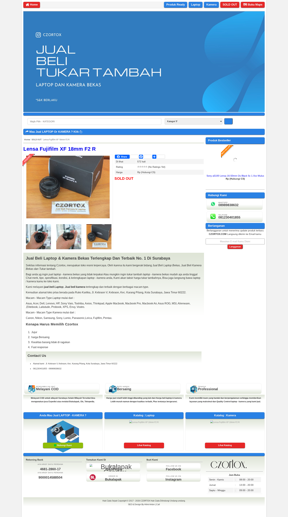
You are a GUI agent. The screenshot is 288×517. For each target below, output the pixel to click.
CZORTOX (145, 501)
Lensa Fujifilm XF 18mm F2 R (59, 149)
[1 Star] (138, 167)
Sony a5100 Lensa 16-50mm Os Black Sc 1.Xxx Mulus (235, 175)
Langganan (235, 246)
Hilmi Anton (149, 504)
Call (158, 504)
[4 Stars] (144, 167)
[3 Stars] (142, 167)
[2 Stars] (140, 167)
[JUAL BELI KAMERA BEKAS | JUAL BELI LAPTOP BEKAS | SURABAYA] (144, 111)
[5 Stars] (146, 167)
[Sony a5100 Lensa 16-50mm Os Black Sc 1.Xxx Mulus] (235, 171)
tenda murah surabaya (144, 512)
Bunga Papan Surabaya (144, 508)
